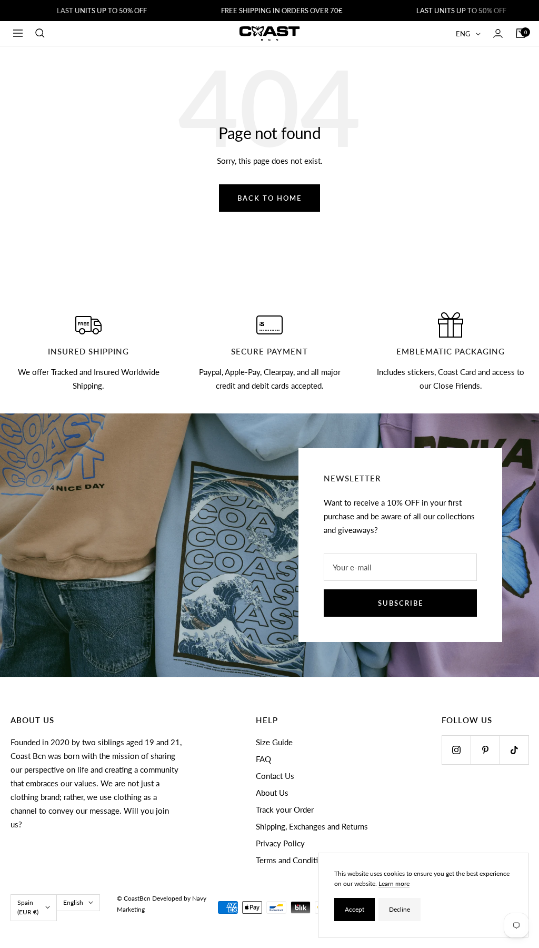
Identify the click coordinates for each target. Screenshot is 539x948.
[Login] (498, 33)
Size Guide (274, 742)
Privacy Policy (280, 843)
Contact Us (275, 776)
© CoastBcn (134, 898)
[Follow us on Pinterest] (485, 749)
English (73, 902)
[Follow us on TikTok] (514, 749)
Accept (354, 909)
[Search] (40, 33)
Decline (399, 909)
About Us (272, 792)
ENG (463, 33)
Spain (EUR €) (27, 907)
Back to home (269, 198)
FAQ (263, 759)
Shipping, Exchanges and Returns (312, 826)
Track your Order (285, 809)
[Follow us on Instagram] (456, 749)
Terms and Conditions (293, 860)
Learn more (394, 883)
